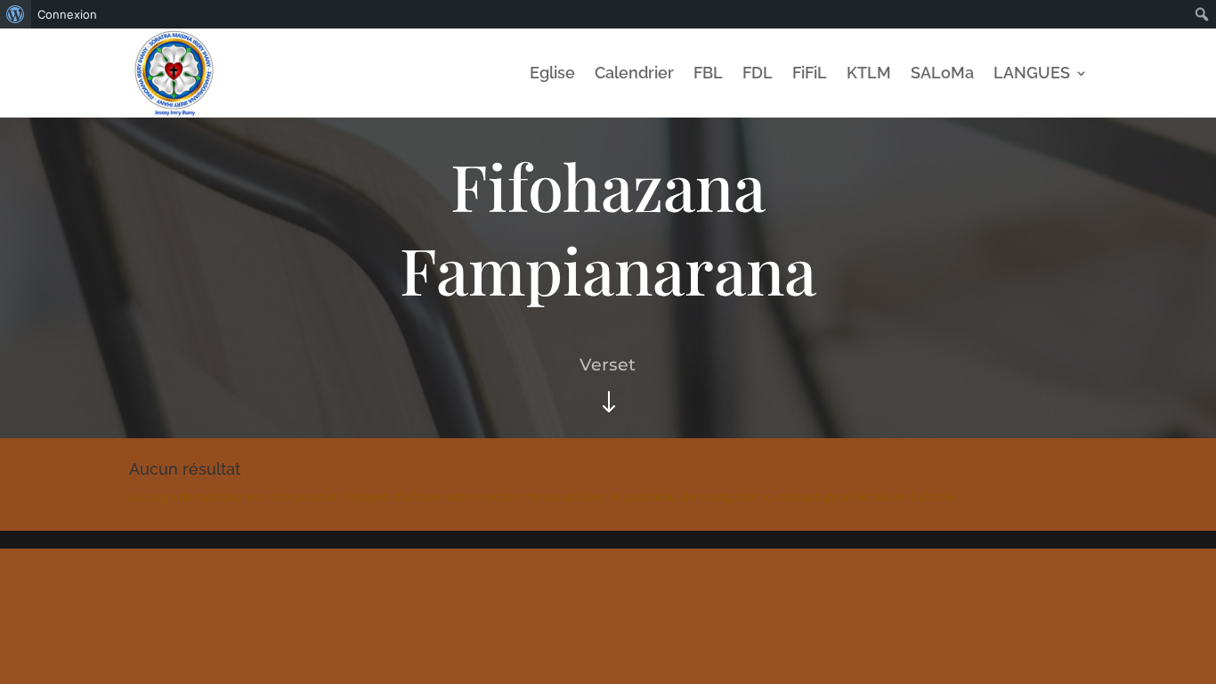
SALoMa (942, 72)
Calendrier (634, 72)
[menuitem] (15, 14)
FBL (708, 72)
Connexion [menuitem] (67, 14)
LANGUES (1031, 72)
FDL (757, 72)
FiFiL (809, 72)
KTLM (869, 72)
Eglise (552, 72)
